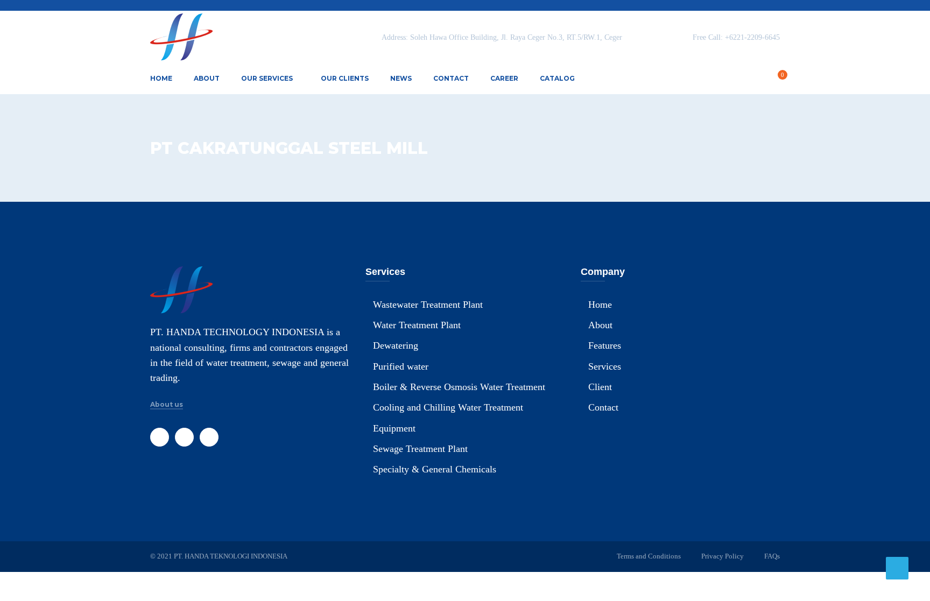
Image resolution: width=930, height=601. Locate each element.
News (401, 78)
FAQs (772, 556)
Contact (451, 78)
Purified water (400, 366)
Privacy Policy (722, 556)
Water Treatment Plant (417, 325)
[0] (776, 79)
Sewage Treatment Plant (420, 448)
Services (604, 366)
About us (166, 404)
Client (600, 386)
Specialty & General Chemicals (434, 469)
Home (161, 78)
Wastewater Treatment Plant (428, 304)
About (207, 78)
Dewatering (395, 345)
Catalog (557, 78)
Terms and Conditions (649, 556)
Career (504, 78)
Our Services (267, 78)
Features (604, 345)
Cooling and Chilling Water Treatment (448, 407)
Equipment (394, 428)
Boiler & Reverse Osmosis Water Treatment (459, 386)
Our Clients (345, 78)
